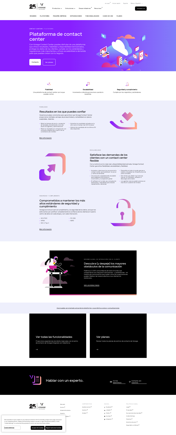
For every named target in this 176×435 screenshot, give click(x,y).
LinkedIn (108, 410)
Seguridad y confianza (132, 425)
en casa (107, 3)
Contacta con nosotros (136, 381)
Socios (62, 407)
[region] (33, 423)
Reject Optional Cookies (53, 428)
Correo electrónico (117, 381)
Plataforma (44, 16)
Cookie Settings (130, 416)
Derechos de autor (131, 422)
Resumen (33, 16)
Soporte (125, 3)
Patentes (128, 419)
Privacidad (129, 410)
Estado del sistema (65, 410)
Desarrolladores (85, 8)
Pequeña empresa (59, 16)
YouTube (108, 416)
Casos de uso (108, 16)
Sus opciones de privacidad (133, 413)
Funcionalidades (92, 16)
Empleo (84, 413)
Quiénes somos (86, 407)
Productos (56, 8)
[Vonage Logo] (37, 6)
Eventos (84, 410)
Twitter (108, 413)
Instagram (108, 419)
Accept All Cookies (38, 428)
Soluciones (69, 8)
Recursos (97, 8)
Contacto (35, 62)
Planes (119, 16)
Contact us (141, 8)
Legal (127, 407)
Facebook (108, 407)
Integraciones (76, 16)
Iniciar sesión (116, 3)
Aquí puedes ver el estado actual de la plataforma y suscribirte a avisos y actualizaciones (88, 308)
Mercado (62, 404)
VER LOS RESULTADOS (91, 285)
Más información (45, 138)
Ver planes (49, 62)
